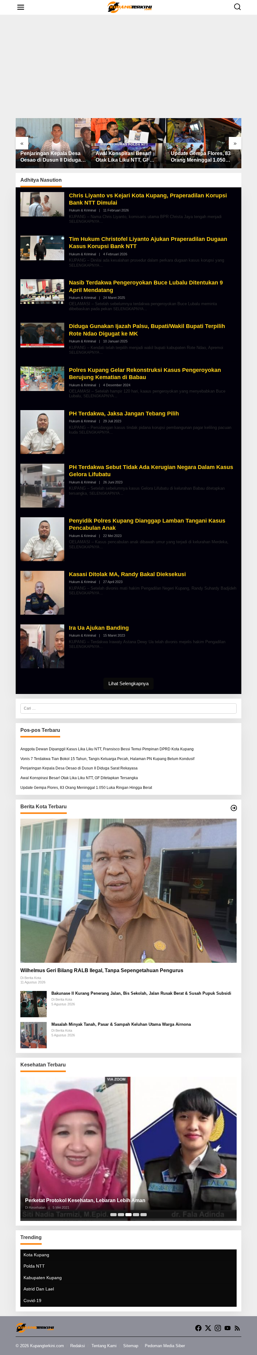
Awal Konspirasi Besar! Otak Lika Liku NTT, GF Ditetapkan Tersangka (123, 157)
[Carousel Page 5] (143, 1214)
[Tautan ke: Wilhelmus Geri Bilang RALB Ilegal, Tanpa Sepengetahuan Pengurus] (128, 891)
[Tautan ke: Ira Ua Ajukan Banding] (42, 646)
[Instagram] (218, 1328)
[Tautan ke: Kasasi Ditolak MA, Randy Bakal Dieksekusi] (42, 592)
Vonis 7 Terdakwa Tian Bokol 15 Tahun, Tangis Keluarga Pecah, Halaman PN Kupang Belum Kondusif (107, 759)
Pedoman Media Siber (165, 1345)
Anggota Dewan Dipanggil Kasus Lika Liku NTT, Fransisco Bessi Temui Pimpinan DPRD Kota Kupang (107, 749)
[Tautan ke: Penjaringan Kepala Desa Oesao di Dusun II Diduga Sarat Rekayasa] (53, 143)
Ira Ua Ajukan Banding (99, 628)
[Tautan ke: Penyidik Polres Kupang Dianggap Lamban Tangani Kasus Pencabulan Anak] (42, 539)
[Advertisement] (128, 66)
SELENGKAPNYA (84, 221)
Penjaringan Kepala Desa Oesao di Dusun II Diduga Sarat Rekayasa (50, 157)
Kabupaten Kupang (43, 1277)
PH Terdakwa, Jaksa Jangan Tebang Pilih (124, 413)
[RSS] (237, 1328)
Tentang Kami (104, 1345)
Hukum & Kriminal (82, 210)
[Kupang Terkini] (130, 7)
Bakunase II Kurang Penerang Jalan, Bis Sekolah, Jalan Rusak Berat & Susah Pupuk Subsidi (141, 993)
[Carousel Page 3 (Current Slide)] (128, 1214)
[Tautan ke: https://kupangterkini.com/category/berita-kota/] (234, 808)
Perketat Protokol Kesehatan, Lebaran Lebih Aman (85, 1200)
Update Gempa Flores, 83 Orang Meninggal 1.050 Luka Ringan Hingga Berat (202, 157)
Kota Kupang (36, 1254)
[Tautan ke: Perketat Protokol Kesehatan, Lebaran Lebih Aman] (128, 1149)
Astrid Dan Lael (39, 1288)
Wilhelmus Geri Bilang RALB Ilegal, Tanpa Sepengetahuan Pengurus (101, 970)
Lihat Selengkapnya (128, 683)
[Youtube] (227, 1328)
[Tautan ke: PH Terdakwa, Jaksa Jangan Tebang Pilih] (42, 432)
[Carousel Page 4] (136, 1214)
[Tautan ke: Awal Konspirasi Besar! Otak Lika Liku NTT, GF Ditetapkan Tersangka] (128, 143)
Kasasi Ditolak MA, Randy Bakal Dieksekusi (127, 574)
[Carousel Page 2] (121, 1214)
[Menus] (21, 7)
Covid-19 (32, 1300)
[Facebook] (198, 1328)
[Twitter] (208, 1328)
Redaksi (77, 1345)
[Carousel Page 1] (113, 1214)
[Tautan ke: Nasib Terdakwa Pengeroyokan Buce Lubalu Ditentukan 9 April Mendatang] (42, 291)
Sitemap (130, 1345)
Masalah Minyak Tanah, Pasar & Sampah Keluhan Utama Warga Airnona (121, 1024)
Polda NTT (34, 1266)
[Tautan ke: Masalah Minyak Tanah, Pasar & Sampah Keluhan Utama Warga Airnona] (33, 1035)
